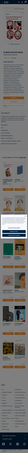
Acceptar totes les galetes (14, 235)
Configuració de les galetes (14, 227)
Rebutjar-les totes (14, 231)
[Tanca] (25, 216)
